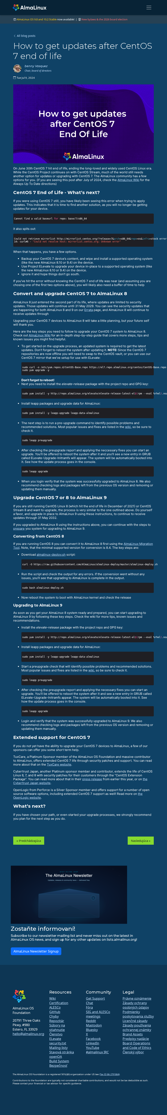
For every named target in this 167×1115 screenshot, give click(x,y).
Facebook (93, 1038)
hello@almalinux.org (28, 1034)
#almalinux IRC (97, 1052)
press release (92, 779)
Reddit (91, 1021)
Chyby (54, 1016)
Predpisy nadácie (136, 1038)
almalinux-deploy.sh (51, 554)
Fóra (89, 1007)
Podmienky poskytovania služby (138, 1014)
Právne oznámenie (137, 998)
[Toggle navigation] (148, 7)
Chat (89, 1003)
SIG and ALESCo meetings (98, 1014)
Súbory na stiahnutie (57, 1027)
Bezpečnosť (58, 1065)
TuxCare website (59, 764)
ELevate (55, 1038)
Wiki (52, 998)
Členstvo (56, 1034)
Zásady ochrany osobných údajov (136, 1005)
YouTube (92, 1047)
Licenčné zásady (135, 1021)
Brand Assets (133, 1034)
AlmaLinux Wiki (128, 180)
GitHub (54, 1012)
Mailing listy (58, 1047)
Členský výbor (133, 1052)
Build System (59, 1061)
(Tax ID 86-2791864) (109, 1074)
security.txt (57, 1043)
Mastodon (94, 1025)
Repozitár (56, 1021)
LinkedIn (92, 1043)
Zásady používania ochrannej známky (137, 1027)
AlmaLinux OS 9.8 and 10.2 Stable (37, 19)
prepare (19, 528)
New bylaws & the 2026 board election (104, 19)
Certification (58, 1003)
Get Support (95, 998)
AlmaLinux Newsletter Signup (36, 951)
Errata (88, 310)
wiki (128, 427)
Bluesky (92, 1030)
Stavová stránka (61, 1052)
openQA (55, 1056)
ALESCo (55, 1007)
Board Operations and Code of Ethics (137, 1045)
